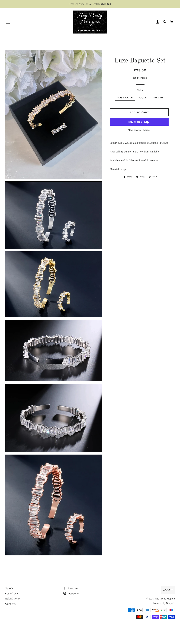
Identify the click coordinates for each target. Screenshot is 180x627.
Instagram (73, 593)
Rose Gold (125, 97)
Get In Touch (12, 593)
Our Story (10, 603)
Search (9, 588)
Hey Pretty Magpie (165, 598)
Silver (158, 97)
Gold (143, 97)
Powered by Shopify (164, 603)
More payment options (139, 130)
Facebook (72, 588)
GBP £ (166, 590)
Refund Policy (13, 598)
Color (140, 90)
